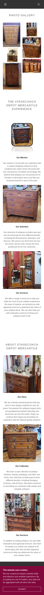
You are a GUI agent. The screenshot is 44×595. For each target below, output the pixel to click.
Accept (22, 589)
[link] (38, 4)
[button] (5, 4)
